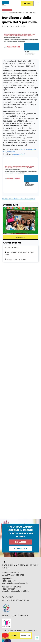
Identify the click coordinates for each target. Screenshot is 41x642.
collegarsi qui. (19, 154)
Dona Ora (27, 3)
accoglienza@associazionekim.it (15, 591)
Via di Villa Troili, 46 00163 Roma (15, 600)
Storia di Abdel (13, 248)
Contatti (14, 635)
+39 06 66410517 (8, 589)
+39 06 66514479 (9, 581)
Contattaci (20, 548)
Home (4, 12)
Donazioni (20, 542)
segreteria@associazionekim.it (15, 583)
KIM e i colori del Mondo (17, 259)
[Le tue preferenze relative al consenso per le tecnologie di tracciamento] (37, 638)
